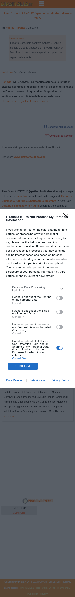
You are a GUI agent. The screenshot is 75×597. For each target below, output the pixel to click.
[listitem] (37, 288)
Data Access (37, 380)
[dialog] (37, 298)
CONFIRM (22, 366)
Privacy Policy (60, 380)
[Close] (67, 217)
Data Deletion (14, 380)
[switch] (59, 298)
